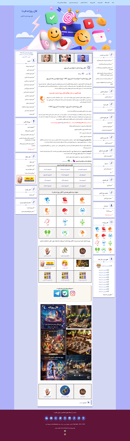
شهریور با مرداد (65, 174)
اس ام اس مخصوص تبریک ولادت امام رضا (104, 68)
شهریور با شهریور (47, 174)
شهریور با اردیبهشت (65, 169)
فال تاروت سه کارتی (29, 81)
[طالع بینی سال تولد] (104, 279)
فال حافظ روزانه (30, 165)
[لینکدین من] (46, 418)
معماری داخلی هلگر (29, 131)
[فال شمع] (53, 342)
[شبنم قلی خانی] (47, 58)
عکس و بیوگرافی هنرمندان (27, 211)
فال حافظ (107, 2)
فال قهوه (110, 122)
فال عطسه (31, 195)
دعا (111, 172)
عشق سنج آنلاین (108, 198)
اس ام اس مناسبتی (73, 2)
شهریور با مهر (82, 180)
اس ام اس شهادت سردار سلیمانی (104, 78)
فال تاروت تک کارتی (29, 77)
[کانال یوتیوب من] (51, 418)
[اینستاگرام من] (69, 418)
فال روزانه (92, 2)
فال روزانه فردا (29, 11)
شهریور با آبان (65, 180)
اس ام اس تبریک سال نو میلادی (104, 60)
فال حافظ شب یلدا (30, 169)
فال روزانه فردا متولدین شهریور (75, 68)
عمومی (81, 402)
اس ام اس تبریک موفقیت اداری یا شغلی (104, 83)
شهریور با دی (82, 185)
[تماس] (65, 418)
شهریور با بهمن (65, 185)
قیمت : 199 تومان (26, 54)
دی (71, 161)
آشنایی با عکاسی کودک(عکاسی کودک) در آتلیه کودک (27, 139)
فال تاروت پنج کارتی (29, 88)
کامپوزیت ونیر (30, 127)
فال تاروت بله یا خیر (29, 110)
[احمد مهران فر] (83, 58)
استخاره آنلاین (84, 2)
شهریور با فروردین (82, 169)
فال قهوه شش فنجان (107, 130)
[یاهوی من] (83, 418)
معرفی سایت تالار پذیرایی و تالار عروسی (27, 144)
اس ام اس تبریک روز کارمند (105, 64)
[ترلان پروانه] (65, 58)
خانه (113, 2)
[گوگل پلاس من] (56, 418)
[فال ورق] (53, 368)
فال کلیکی (109, 185)
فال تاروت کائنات (30, 73)
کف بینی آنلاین (108, 143)
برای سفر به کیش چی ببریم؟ (27, 134)
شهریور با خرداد (47, 169)
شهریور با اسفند (47, 185)
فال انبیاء (109, 110)
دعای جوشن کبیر (108, 168)
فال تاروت (100, 2)
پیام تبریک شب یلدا (29, 173)
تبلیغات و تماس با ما (62, 2)
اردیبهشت (64, 161)
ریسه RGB (109, 211)
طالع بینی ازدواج (108, 156)
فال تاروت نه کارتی (29, 95)
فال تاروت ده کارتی (29, 99)
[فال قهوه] (78, 342)
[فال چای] (78, 368)
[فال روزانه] (53, 317)
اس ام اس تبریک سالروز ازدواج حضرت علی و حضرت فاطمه (105, 74)
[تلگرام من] (79, 418)
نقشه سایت (57, 428)
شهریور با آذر (47, 180)
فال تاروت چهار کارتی (29, 84)
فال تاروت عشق (30, 103)
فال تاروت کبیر (30, 70)
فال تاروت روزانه (30, 66)
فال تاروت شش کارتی (29, 92)
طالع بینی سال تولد (107, 294)
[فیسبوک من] (74, 418)
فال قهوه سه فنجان (107, 126)
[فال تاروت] (78, 317)
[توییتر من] (60, 418)
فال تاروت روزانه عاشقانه (28, 107)
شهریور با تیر (82, 174)
